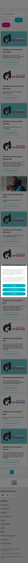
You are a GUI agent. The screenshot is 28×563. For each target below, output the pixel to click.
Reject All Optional (14, 289)
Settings (14, 285)
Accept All (14, 293)
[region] (14, 281)
